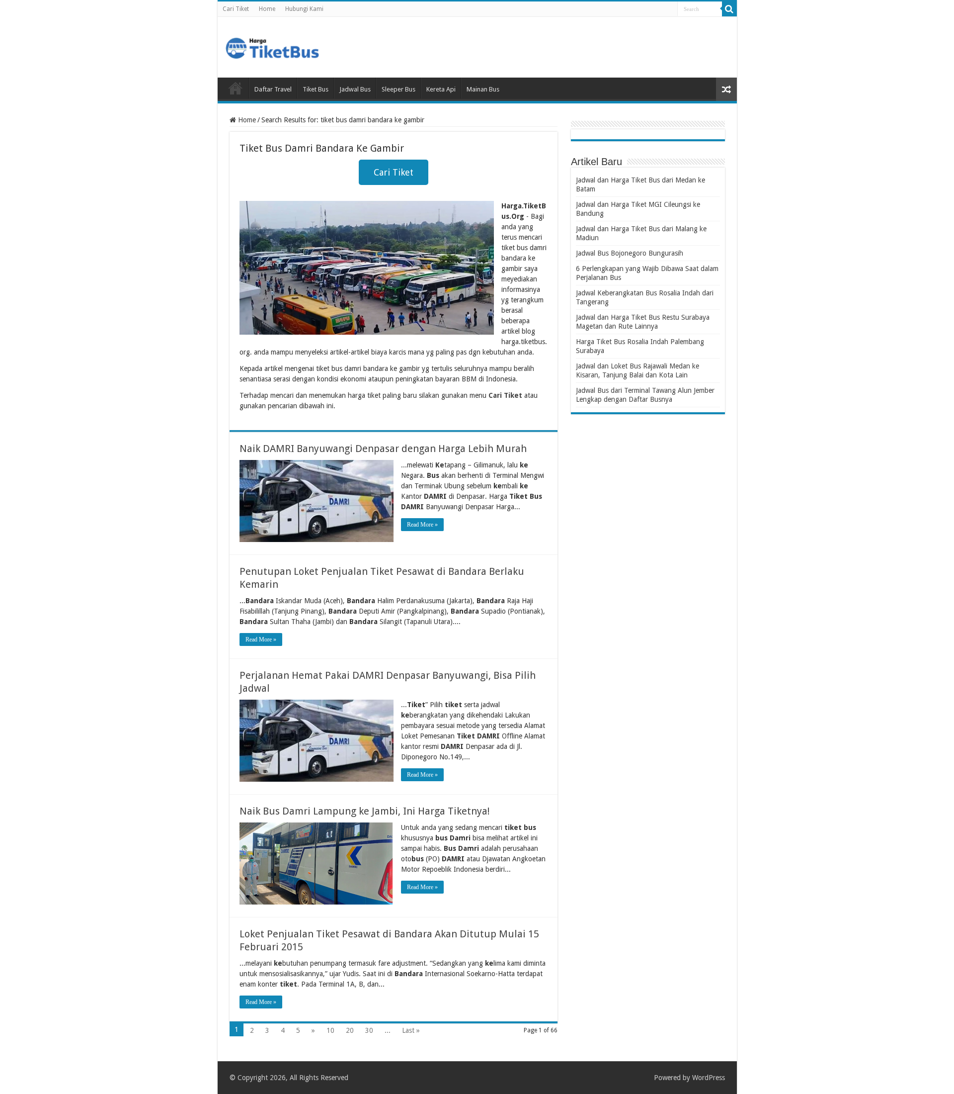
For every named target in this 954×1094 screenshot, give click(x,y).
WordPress (708, 1078)
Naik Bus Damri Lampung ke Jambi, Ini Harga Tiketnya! (364, 811)
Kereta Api (441, 89)
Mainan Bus (483, 89)
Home (267, 8)
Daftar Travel (273, 89)
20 (350, 1030)
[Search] (729, 8)
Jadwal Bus (355, 89)
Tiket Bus (315, 89)
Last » (411, 1030)
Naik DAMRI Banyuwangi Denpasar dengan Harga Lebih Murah (383, 449)
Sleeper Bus (398, 89)
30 (369, 1030)
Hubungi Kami (304, 8)
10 (330, 1030)
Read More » (422, 524)
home (235, 88)
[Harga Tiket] (272, 46)
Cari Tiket (236, 8)
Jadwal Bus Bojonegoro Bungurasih (629, 253)
